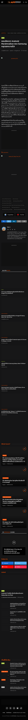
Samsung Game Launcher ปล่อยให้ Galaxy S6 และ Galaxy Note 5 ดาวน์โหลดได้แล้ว (13, 388)
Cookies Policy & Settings (19, 712)
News (15, 33)
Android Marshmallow (6, 198)
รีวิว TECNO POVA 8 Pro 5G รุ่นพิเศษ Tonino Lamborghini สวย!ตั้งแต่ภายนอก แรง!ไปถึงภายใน (13, 501)
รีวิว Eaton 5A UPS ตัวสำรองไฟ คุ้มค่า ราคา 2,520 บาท (13, 523)
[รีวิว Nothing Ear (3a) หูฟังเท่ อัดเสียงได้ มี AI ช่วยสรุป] (14, 476)
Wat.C (9, 227)
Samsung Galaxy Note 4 (18, 200)
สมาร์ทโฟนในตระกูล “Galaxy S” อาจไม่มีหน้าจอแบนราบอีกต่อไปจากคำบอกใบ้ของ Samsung (13, 412)
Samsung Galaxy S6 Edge (7, 209)
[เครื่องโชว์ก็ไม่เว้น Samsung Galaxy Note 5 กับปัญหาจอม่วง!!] (14, 352)
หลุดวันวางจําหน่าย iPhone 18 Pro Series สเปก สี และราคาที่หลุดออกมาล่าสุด (18, 619)
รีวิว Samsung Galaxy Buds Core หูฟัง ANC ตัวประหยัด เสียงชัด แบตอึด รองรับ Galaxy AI (18, 673)
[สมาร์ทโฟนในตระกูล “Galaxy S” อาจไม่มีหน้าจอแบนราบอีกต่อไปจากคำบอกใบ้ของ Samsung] (14, 400)
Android (12, 33)
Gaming (3, 679)
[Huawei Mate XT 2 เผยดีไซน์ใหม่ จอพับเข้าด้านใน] (5, 613)
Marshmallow (15, 198)
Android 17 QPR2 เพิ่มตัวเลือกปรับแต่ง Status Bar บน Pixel (12, 594)
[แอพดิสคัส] (14, 2)
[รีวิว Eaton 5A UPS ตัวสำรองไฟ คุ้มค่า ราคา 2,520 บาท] (14, 518)
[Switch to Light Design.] (24, 2)
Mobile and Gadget (6, 671)
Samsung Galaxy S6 (16, 207)
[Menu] (2, 2)
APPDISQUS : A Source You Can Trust (19, 716)
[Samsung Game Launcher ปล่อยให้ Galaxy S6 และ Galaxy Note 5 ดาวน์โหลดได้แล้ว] (14, 376)
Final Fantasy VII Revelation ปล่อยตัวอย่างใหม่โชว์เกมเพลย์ (17, 680)
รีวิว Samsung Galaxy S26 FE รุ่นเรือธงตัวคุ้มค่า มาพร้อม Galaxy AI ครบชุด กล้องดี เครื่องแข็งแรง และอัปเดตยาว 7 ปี (14, 459)
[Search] (26, 2)
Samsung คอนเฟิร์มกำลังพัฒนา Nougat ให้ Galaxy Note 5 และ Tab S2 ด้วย (13, 316)
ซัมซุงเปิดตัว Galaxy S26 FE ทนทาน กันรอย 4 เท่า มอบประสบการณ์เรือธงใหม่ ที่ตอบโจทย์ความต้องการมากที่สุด (18, 665)
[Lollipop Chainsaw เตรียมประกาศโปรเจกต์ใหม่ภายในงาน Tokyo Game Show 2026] (5, 628)
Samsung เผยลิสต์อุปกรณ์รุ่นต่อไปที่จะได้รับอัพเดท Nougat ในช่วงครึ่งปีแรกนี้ (12, 292)
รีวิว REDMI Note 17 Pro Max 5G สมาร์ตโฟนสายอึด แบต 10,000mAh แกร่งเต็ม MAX (13, 551)
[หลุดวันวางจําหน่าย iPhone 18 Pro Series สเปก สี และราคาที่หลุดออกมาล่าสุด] (5, 621)
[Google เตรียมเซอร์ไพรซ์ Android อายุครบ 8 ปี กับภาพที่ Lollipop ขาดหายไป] (14, 329)
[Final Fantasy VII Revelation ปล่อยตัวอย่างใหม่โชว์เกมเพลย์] (5, 681)
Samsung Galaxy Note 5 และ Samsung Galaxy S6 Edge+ (13, 205)
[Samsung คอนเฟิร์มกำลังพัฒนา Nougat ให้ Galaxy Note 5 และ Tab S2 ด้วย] (14, 305)
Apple (3, 687)
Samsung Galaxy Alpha (6, 200)
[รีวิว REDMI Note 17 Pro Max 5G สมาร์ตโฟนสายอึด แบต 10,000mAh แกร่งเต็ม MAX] (14, 542)
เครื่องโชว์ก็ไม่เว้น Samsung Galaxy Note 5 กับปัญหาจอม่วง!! (13, 364)
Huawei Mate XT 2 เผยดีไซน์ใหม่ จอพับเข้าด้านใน (18, 612)
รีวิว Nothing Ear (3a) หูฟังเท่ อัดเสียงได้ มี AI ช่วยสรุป (14, 481)
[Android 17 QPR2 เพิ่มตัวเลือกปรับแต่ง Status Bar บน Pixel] (14, 582)
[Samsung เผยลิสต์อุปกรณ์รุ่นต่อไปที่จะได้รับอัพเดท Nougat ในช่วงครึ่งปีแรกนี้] (14, 281)
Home (9, 33)
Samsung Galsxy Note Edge (19, 209)
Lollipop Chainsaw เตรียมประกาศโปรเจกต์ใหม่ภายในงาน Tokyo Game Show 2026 (18, 628)
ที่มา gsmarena (4, 152)
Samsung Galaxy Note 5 (7, 203)
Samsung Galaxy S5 (6, 207)
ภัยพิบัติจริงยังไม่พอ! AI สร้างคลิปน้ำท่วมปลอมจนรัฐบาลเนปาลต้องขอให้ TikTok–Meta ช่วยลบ (18, 605)
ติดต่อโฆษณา (9, 712)
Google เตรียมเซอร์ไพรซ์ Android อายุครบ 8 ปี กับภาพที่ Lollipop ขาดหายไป (13, 340)
